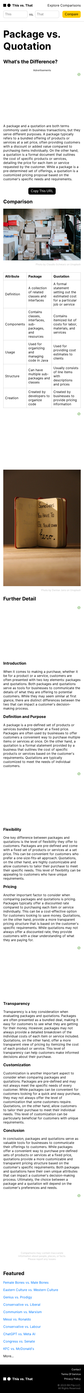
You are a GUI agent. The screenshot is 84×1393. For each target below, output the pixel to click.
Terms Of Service (71, 1374)
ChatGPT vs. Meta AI (19, 1334)
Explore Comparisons (64, 5)
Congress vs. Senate (19, 1341)
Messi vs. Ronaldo (17, 1319)
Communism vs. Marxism (22, 1312)
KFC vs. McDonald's (18, 1349)
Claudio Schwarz (56, 264)
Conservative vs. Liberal (21, 1304)
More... (8, 1356)
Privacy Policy (72, 1378)
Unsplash (75, 264)
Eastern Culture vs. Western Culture (30, 1290)
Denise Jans (59, 590)
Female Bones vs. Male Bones (26, 1282)
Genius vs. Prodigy (17, 1297)
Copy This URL (42, 191)
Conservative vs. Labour (22, 1327)
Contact (76, 1369)
